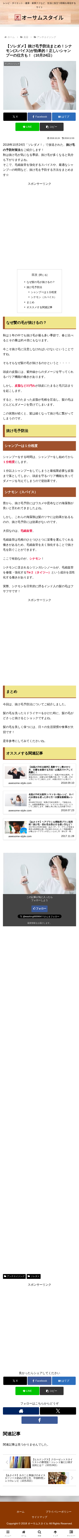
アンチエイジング (16, 1276)
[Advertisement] (39, 225)
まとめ (30, 302)
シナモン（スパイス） (44, 297)
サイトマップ (39, 1517)
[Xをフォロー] (58, 1411)
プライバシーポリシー (58, 1511)
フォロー (41, 908)
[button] (51, 127)
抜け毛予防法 (34, 287)
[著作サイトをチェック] (21, 1411)
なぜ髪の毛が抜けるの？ (41, 282)
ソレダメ (35, 1276)
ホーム (20, 1511)
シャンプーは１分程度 (44, 292)
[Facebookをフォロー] (39, 1420)
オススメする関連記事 (39, 307)
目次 (34, 274)
